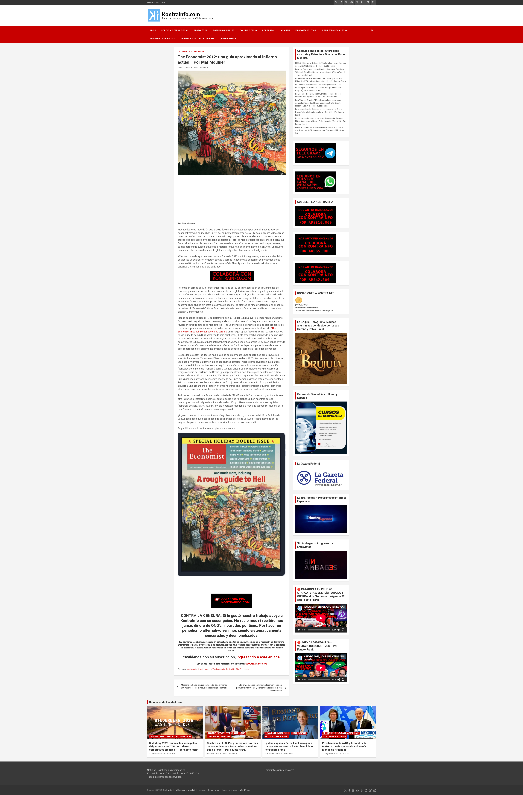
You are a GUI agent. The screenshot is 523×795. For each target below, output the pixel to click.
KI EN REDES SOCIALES (333, 30)
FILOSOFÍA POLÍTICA (305, 30)
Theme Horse (213, 790)
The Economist (242, 669)
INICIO (153, 30)
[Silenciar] (338, 629)
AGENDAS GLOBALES (223, 30)
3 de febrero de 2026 (273, 753)
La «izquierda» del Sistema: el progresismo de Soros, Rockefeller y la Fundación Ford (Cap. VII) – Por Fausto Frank (319, 112)
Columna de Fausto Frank (162, 737)
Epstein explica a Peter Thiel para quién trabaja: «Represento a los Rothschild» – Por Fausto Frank (288, 746)
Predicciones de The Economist (211, 669)
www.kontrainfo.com (256, 663)
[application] (321, 618)
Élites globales (183, 737)
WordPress (245, 790)
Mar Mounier (192, 669)
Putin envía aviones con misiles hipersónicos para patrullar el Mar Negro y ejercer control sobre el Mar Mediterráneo (259, 688)
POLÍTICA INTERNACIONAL (174, 30)
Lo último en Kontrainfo (219, 737)
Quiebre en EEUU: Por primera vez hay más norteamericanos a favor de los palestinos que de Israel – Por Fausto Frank (232, 746)
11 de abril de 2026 (157, 753)
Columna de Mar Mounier (191, 52)
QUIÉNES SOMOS (228, 38)
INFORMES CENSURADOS (162, 38)
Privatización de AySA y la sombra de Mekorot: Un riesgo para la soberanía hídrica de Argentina (344, 746)
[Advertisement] (232, 200)
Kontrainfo (167, 790)
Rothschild (230, 669)
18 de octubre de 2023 (187, 67)
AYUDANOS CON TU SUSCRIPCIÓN (197, 38)
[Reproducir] (298, 629)
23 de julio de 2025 (330, 753)
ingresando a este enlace (258, 657)
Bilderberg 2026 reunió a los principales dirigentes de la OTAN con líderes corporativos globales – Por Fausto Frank (173, 746)
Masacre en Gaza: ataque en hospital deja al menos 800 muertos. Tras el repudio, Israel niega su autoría (204, 686)
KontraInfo (203, 67)
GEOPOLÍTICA (200, 30)
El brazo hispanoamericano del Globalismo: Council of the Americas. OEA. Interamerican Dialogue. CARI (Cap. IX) (319, 130)
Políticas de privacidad (185, 790)
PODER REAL (268, 30)
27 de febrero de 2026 (216, 753)
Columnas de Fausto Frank (165, 702)
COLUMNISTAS (247, 30)
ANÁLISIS (285, 30)
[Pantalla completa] (343, 629)
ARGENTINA (328, 733)
